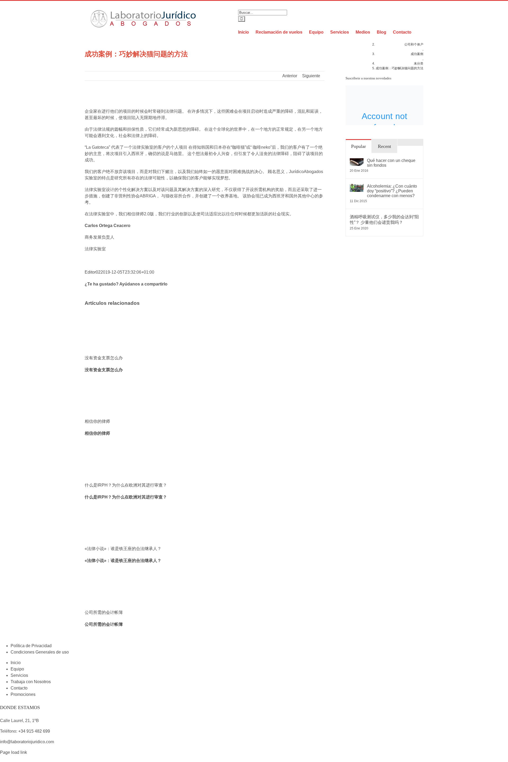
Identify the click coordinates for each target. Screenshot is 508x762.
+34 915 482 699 (34, 731)
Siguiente (311, 76)
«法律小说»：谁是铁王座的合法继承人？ (123, 548)
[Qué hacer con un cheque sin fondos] (357, 161)
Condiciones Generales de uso (40, 652)
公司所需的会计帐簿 (104, 612)
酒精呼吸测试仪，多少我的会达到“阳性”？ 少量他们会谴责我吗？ (384, 220)
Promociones (23, 694)
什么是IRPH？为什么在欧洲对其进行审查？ (126, 485)
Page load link (13, 752)
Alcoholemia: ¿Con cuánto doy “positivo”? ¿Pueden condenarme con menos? (392, 191)
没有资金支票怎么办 (104, 358)
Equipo (17, 669)
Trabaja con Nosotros (31, 681)
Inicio (16, 662)
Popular (358, 146)
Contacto (19, 688)
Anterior (289, 76)
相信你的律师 (97, 421)
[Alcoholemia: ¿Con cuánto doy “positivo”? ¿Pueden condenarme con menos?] (357, 187)
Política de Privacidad (31, 645)
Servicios (19, 675)
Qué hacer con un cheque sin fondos (391, 162)
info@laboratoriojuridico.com (27, 742)
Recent (384, 146)
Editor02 (93, 272)
